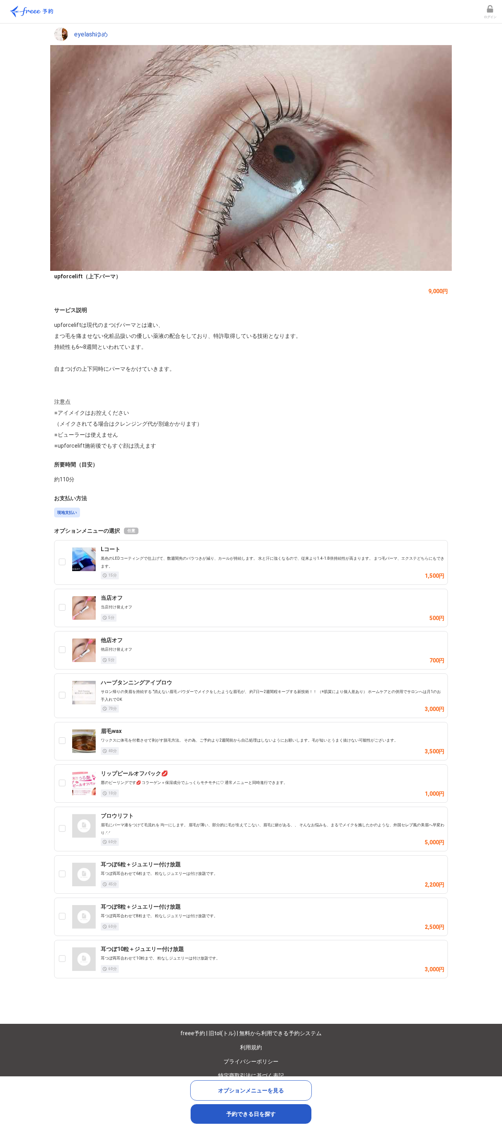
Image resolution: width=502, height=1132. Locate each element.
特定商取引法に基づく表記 (251, 1075)
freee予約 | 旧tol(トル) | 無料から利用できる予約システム (251, 1033)
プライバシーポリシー (251, 1061)
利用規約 (251, 1047)
